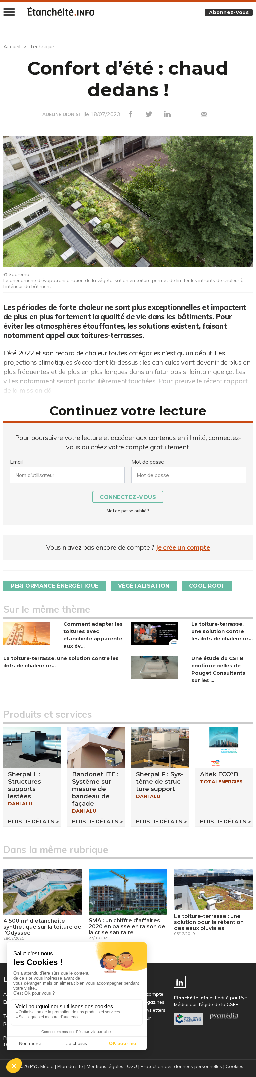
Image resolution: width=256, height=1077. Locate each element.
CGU (132, 1066)
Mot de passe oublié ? (128, 510)
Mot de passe (147, 461)
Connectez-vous (128, 497)
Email (16, 461)
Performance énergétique (55, 586)
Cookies (234, 1066)
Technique (42, 46)
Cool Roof (207, 586)
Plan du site (70, 1066)
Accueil (11, 46)
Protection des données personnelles (181, 1066)
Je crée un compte (183, 547)
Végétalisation (144, 586)
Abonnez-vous (229, 12)
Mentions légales (105, 1066)
